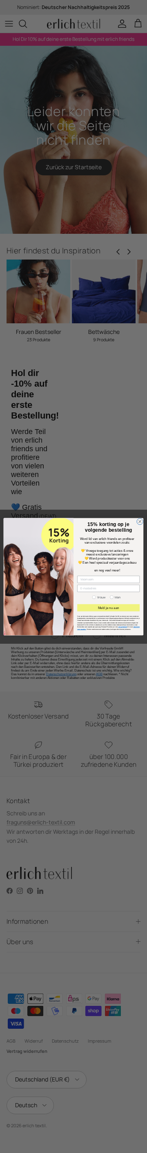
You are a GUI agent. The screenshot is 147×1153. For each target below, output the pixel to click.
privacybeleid (122, 627)
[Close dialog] (140, 521)
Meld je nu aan (108, 607)
